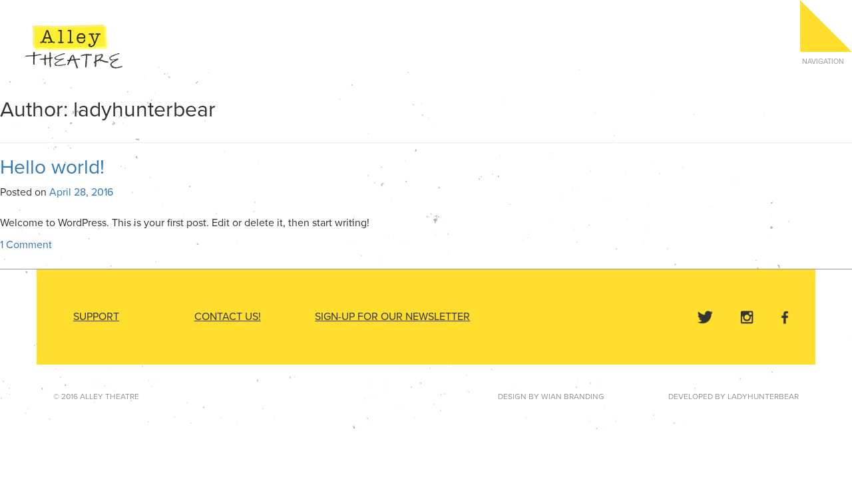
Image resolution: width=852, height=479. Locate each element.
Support (96, 316)
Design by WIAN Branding (551, 396)
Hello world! (52, 167)
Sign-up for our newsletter (392, 316)
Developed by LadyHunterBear (733, 396)
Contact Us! (227, 316)
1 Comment (26, 244)
